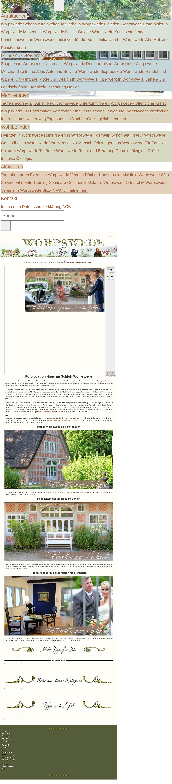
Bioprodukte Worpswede (122, 71)
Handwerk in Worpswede (121, 79)
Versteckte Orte (67, 111)
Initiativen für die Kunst (77, 39)
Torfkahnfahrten (15, 174)
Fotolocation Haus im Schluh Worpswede (79, 262)
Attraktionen (14, 16)
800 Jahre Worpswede (104, 182)
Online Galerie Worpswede (89, 32)
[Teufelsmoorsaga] (95, 249)
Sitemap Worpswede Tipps (10, 741)
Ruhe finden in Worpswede (68, 135)
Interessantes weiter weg (23, 119)
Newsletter (5, 738)
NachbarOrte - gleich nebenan (99, 119)
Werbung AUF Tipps (8, 759)
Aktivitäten (12, 166)
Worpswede (11, 24)
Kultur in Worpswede (19, 150)
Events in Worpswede (49, 174)
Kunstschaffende (129, 32)
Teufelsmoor (93, 111)
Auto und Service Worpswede (72, 71)
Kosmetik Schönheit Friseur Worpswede (129, 135)
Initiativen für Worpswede (121, 39)
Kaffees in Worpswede (65, 63)
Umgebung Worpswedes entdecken (137, 111)
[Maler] (42, 249)
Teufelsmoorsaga (16, 103)
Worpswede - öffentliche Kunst (138, 103)
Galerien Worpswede (123, 24)
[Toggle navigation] (59, 5)
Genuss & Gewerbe (22, 55)
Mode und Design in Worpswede (68, 79)
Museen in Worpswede (43, 32)
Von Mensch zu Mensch (70, 143)
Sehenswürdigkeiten (41, 24)
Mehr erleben (15, 95)
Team (3, 750)
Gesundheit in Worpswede (24, 143)
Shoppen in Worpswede (22, 63)
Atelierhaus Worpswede (82, 24)
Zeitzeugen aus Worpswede (118, 143)
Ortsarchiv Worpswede (146, 182)
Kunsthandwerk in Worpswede (28, 39)
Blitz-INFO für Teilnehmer (65, 190)
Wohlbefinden (15, 127)
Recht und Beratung (96, 150)
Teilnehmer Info (7, 752)
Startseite (27, 262)
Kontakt (9, 198)
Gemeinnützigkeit (131, 150)
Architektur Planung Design (55, 87)
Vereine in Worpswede (21, 190)
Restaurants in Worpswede (110, 63)
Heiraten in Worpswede (22, 135)
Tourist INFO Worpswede (55, 103)
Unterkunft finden (94, 103)
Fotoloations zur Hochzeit (56, 262)
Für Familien (155, 143)
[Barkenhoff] (18, 249)
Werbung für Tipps (8, 757)
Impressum (11, 206)
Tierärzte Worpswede (58, 150)
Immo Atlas (35, 71)
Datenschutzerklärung (41, 206)
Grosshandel (26, 79)
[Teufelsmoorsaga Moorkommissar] (66, 249)
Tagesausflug (59, 119)
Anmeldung (5, 736)
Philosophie (5, 745)
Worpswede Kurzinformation (26, 111)
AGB (66, 206)
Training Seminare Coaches (58, 182)
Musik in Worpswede (141, 174)
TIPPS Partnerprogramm (10, 755)
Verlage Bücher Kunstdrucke (96, 174)
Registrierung (6, 733)
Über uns (5, 747)
